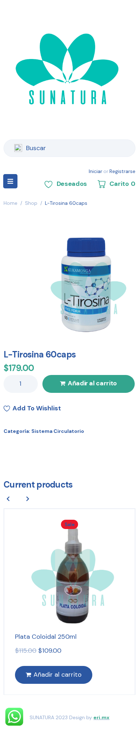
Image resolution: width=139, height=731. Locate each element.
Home (10, 203)
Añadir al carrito (92, 383)
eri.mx (101, 717)
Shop (31, 203)
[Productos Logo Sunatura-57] (85, 283)
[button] (28, 499)
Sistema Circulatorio (57, 431)
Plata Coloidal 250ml (46, 636)
